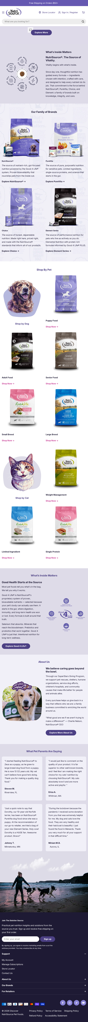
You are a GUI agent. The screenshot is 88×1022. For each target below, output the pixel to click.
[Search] (83, 21)
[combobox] (44, 21)
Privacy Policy (36, 1011)
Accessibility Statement (56, 1015)
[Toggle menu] (3, 12)
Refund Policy (35, 1015)
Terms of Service (53, 1011)
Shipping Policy (71, 1011)
